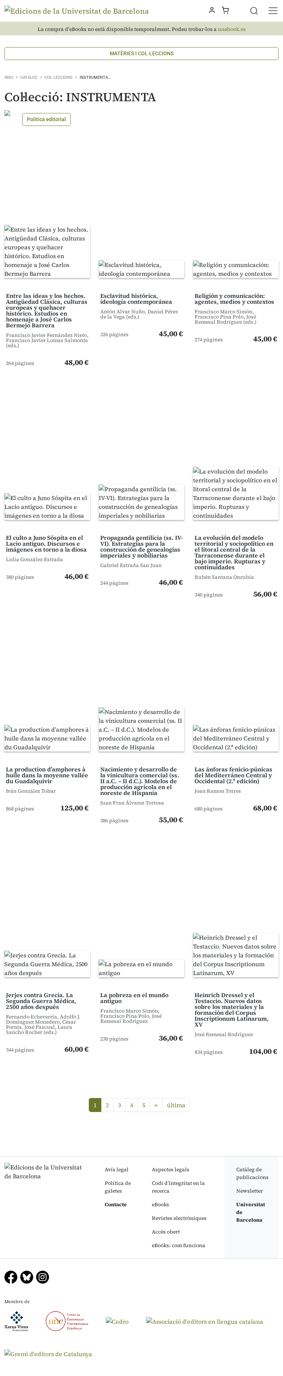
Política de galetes (118, 1186)
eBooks (160, 1204)
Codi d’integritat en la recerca (178, 1186)
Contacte (116, 1204)
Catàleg (29, 77)
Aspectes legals (170, 1169)
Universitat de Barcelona (250, 1212)
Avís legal (117, 1169)
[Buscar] (258, 11)
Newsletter (249, 1190)
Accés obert (166, 1231)
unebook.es (232, 29)
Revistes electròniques (179, 1218)
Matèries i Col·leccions (142, 53)
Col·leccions (59, 77)
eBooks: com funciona (178, 1245)
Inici (8, 77)
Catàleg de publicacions (252, 1173)
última (176, 1105)
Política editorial (46, 119)
